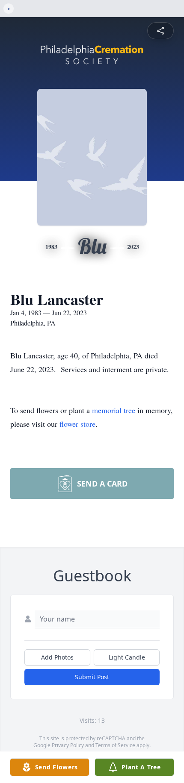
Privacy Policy (68, 745)
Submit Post (92, 677)
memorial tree (113, 410)
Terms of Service (115, 745)
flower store (77, 424)
